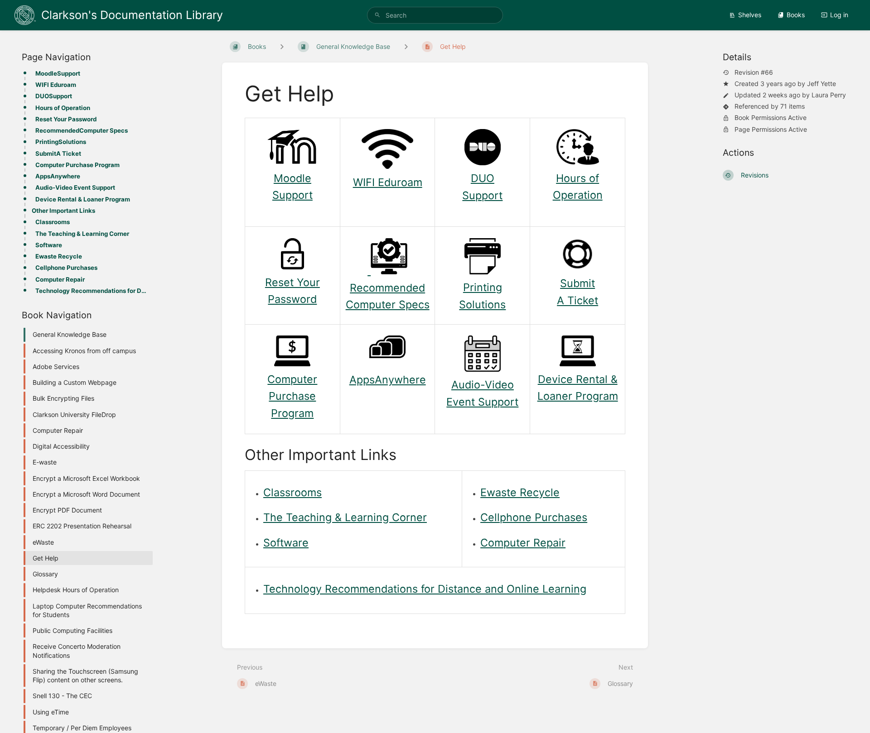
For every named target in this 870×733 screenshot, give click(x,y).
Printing (482, 287)
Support (292, 194)
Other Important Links (63, 210)
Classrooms (52, 221)
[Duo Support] (482, 161)
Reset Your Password (66, 119)
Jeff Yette (821, 83)
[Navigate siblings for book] (282, 46)
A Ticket (577, 300)
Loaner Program (577, 395)
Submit (577, 283)
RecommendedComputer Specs (81, 130)
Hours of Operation (62, 107)
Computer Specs (388, 304)
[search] (435, 15)
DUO (482, 178)
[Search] (377, 15)
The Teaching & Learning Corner (82, 233)
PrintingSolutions (60, 141)
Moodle (292, 178)
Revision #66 (754, 72)
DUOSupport (53, 96)
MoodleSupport (57, 73)
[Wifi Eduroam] (387, 165)
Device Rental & (578, 379)
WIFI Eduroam (55, 84)
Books (796, 15)
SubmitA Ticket (58, 153)
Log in (839, 15)
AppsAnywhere (57, 176)
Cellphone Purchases (66, 267)
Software (48, 245)
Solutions (482, 304)
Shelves (749, 15)
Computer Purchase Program (77, 164)
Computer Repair (60, 279)
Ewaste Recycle (58, 256)
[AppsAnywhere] (387, 354)
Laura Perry (829, 95)
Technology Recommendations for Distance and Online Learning (91, 290)
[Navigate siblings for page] (406, 46)
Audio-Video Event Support (75, 187)
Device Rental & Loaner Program (82, 199)
